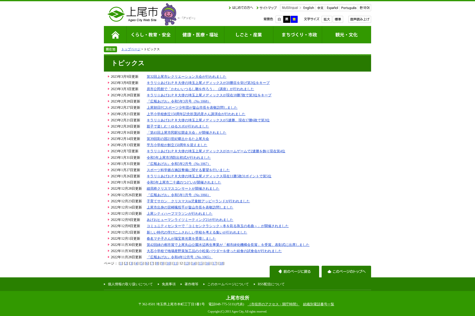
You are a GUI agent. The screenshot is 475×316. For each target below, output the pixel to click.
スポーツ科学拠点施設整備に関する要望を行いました (188, 170)
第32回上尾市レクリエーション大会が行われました (186, 77)
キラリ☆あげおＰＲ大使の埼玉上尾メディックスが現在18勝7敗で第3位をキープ (209, 95)
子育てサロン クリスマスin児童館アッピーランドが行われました (198, 201)
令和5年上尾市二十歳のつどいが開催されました (184, 182)
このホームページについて (228, 284)
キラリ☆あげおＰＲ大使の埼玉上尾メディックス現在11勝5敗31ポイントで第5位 (209, 176)
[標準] (337, 19)
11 (175, 263)
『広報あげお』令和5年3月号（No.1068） (179, 101)
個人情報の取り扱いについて (130, 284)
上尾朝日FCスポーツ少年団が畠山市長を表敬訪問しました (192, 107)
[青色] (294, 19)
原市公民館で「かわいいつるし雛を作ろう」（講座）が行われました (200, 89)
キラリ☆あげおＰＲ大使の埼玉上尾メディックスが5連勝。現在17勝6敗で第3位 (208, 120)
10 (168, 263)
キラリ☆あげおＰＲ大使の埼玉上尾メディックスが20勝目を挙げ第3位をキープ (208, 83)
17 (214, 263)
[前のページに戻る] (294, 271)
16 (207, 263)
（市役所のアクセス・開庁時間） (274, 304)
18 (221, 263)
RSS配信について (271, 284)
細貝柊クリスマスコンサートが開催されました (183, 188)
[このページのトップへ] (346, 271)
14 (193, 263)
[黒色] (286, 19)
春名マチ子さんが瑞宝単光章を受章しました (181, 238)
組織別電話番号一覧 (318, 304)
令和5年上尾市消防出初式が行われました (179, 157)
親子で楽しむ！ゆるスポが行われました (178, 126)
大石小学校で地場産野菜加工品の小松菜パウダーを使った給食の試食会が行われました (214, 251)
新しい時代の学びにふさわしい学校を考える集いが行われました (197, 232)
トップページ (131, 49)
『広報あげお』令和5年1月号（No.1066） (179, 195)
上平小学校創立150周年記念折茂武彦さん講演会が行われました (196, 114)
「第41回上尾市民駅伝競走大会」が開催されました (186, 132)
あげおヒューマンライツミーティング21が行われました (190, 220)
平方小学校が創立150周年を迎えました (177, 145)
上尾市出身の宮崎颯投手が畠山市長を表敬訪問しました (190, 207)
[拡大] (326, 19)
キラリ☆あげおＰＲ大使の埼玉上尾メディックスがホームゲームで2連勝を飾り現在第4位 (216, 151)
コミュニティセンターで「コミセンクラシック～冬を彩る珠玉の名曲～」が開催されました (218, 226)
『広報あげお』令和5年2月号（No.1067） (179, 164)
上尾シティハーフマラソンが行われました (180, 213)
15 (200, 263)
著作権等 (191, 284)
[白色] (279, 19)
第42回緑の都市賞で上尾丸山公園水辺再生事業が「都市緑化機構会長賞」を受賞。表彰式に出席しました (228, 245)
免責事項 (169, 284)
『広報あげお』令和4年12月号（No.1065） (180, 257)
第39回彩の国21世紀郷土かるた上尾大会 (178, 139)
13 (187, 263)
